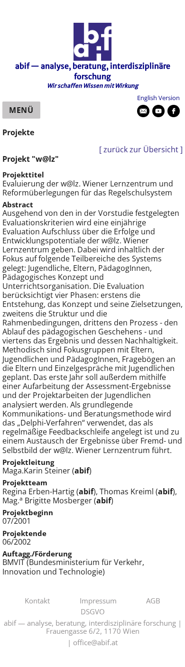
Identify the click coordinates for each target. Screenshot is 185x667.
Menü (21, 110)
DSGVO (93, 612)
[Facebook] (173, 111)
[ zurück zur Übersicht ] (141, 150)
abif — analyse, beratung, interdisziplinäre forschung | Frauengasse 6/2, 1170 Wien (93, 627)
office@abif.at (95, 643)
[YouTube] (158, 111)
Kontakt (37, 601)
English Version (158, 97)
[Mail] (143, 111)
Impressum (98, 601)
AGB (153, 601)
